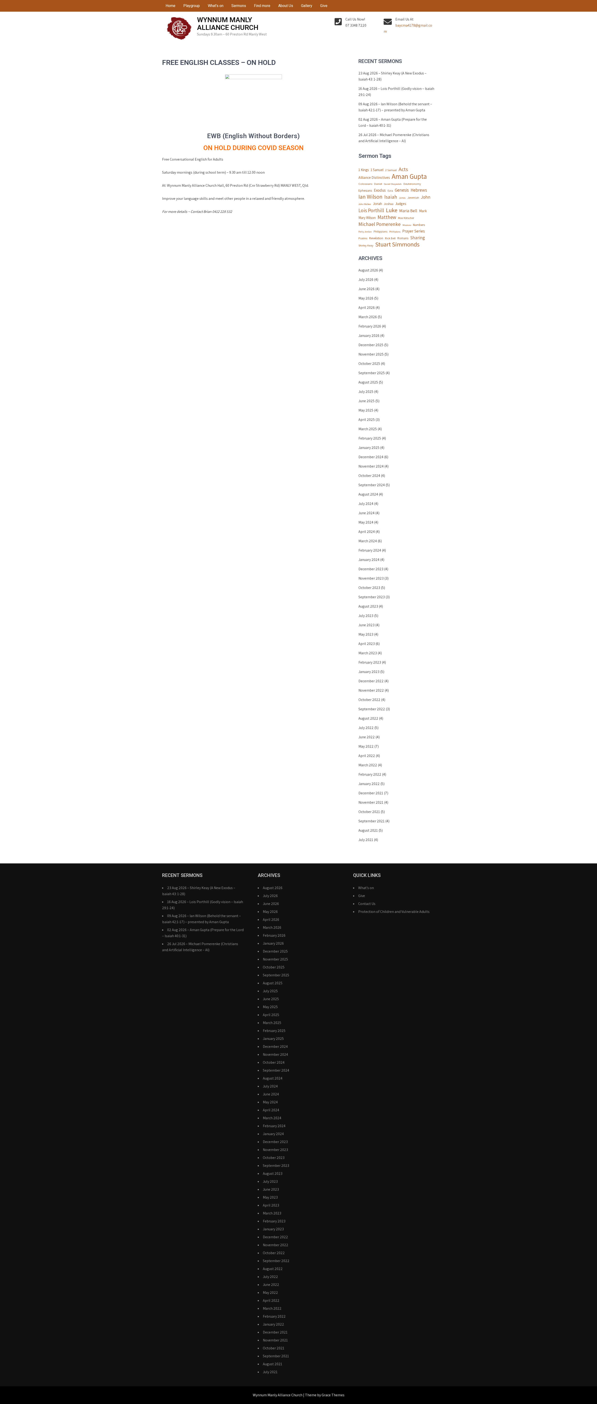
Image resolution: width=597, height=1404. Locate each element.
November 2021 (370, 802)
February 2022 (369, 774)
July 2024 (365, 503)
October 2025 (369, 363)
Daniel (378, 184)
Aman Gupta (409, 176)
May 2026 (365, 298)
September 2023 (371, 597)
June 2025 (366, 400)
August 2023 (368, 606)
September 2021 (371, 821)
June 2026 (366, 288)
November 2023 (371, 578)
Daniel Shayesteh (393, 184)
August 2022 (368, 718)
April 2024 (366, 531)
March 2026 (367, 316)
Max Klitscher (406, 218)
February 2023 (369, 662)
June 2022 (366, 737)
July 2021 (365, 839)
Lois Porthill (371, 210)
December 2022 (371, 681)
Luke (391, 210)
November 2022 (371, 690)
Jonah (377, 203)
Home (170, 6)
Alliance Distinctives (374, 177)
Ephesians (365, 190)
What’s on (215, 6)
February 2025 (369, 438)
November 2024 (371, 466)
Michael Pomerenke (379, 224)
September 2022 (371, 709)
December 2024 (370, 456)
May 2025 (365, 410)
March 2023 (367, 653)
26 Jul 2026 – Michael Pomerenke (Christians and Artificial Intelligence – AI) (393, 137)
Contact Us (366, 903)
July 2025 (365, 391)
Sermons (238, 6)
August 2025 (368, 382)
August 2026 (368, 270)
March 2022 (367, 765)
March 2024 (367, 540)
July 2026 (365, 279)
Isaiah (390, 197)
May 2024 (365, 522)
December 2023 (370, 569)
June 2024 (366, 512)
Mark (423, 210)
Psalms (362, 238)
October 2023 (369, 587)
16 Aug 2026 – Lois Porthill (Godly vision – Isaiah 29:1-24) (396, 91)
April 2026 (366, 307)
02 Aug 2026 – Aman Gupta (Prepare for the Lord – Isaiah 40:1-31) (392, 122)
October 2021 (369, 811)
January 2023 (368, 671)
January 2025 (368, 447)
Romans (402, 238)
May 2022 (366, 746)
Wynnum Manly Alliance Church (227, 24)
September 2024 (371, 484)
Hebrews (419, 190)
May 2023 (365, 634)
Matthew (387, 217)
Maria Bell (408, 210)
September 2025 (371, 372)
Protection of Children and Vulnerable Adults (394, 911)
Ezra (390, 191)
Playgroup (191, 6)
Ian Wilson (370, 197)
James (402, 197)
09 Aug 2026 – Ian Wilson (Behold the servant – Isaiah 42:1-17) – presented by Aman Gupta (395, 107)
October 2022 (369, 699)
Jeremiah (413, 198)
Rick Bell (390, 238)
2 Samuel (391, 170)
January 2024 (368, 559)
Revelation (376, 238)
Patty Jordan (365, 231)
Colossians (365, 184)
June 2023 (366, 625)
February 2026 (369, 326)
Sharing (417, 237)
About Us (285, 6)
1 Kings (363, 170)
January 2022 (369, 783)
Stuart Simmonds (397, 244)
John (425, 197)
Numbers (419, 225)
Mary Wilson (367, 217)
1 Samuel (377, 170)
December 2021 (370, 793)
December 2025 (370, 344)
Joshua (388, 204)
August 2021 (368, 830)
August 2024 (368, 494)
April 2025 (366, 419)
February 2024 (369, 550)
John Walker (364, 204)
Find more (262, 6)
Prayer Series (413, 231)
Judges (400, 203)
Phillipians (394, 231)
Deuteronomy (412, 184)
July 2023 (365, 615)
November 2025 (371, 354)
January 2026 (368, 335)
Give (323, 6)
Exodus (380, 190)
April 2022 (366, 755)
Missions (407, 225)
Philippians (380, 231)
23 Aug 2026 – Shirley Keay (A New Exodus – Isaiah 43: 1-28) (392, 76)
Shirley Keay (365, 245)
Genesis (402, 190)
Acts (403, 169)
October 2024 (369, 475)
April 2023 (366, 643)
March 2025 (367, 428)
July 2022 (366, 727)
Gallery (306, 6)
